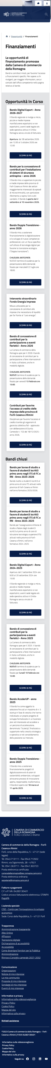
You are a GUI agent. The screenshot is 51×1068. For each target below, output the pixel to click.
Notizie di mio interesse (13, 974)
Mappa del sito (9, 1010)
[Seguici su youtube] (46, 1058)
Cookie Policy (8, 1006)
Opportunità (16, 36)
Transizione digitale (11, 940)
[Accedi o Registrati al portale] (47, 3)
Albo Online (7, 933)
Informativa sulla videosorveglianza (19, 999)
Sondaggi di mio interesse (14, 984)
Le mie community (11, 977)
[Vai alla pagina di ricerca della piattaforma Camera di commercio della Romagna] (46, 14)
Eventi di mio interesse (13, 988)
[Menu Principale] (5, 14)
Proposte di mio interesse (14, 981)
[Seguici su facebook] (27, 1058)
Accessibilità (8, 947)
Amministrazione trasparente (16, 929)
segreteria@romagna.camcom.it (15, 880)
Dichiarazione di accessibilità (15, 943)
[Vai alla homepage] (17, 14)
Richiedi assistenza (10, 1020)
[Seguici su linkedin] (40, 1058)
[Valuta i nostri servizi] (38, 3)
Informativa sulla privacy (14, 1013)
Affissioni (6, 936)
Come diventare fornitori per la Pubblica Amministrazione (21, 952)
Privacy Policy (8, 1003)
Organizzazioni (9, 970)
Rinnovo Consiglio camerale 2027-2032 (21, 957)
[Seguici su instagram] (34, 1058)
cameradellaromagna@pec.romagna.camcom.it (22, 873)
